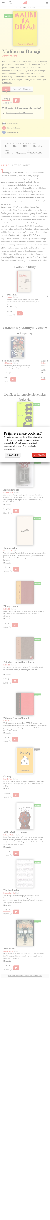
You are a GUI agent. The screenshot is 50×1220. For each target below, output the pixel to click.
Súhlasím (40, 455)
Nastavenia (14, 455)
